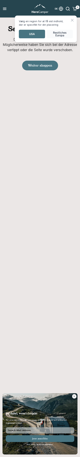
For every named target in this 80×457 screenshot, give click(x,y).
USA (32, 34)
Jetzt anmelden (40, 438)
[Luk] (72, 20)
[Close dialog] (74, 396)
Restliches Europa (60, 34)
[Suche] (67, 8)
